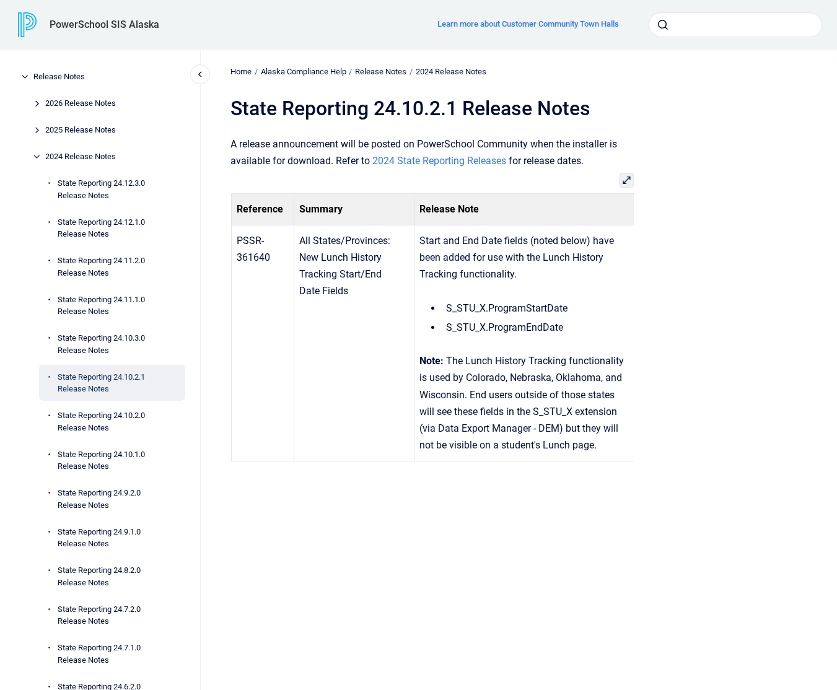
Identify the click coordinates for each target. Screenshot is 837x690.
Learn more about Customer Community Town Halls (528, 23)
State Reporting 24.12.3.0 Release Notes (101, 189)
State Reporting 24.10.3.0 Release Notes (101, 344)
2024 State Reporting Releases (439, 161)
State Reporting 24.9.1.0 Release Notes (99, 537)
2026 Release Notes (80, 103)
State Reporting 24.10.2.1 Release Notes (101, 382)
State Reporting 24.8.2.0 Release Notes (99, 576)
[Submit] (663, 25)
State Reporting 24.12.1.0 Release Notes (101, 227)
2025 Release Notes (80, 129)
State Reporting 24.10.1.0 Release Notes (101, 460)
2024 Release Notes (80, 156)
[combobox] (735, 25)
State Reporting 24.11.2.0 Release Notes (101, 266)
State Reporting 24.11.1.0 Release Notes (101, 305)
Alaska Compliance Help (303, 71)
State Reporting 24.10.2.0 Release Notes (101, 421)
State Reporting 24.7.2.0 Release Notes (99, 615)
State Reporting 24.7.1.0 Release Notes (99, 654)
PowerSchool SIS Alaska (104, 24)
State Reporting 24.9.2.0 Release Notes (99, 499)
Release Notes (59, 76)
